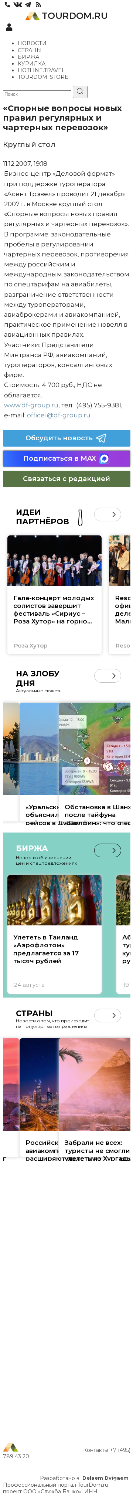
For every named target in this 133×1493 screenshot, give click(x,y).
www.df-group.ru (31, 405)
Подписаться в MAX (59, 458)
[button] (101, 514)
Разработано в (84, 1478)
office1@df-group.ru (59, 415)
